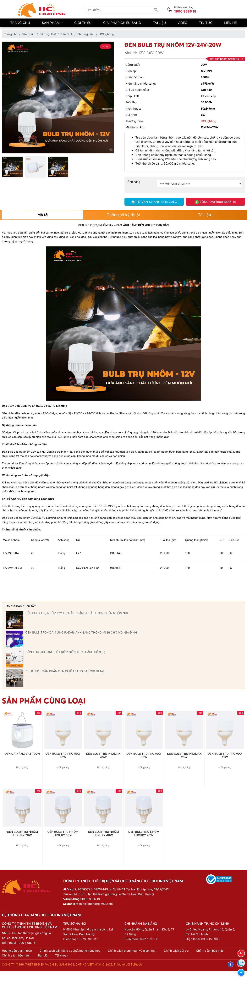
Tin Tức (205, 23)
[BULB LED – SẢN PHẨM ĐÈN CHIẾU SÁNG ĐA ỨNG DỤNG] (15, 678)
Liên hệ (230, 23)
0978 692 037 (88, 939)
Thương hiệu (86, 34)
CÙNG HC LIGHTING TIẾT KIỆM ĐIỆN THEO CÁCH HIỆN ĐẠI (65, 652)
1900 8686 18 (26, 943)
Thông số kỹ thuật (123, 215)
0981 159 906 (149, 939)
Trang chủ (20, 23)
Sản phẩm (51, 23)
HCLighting (106, 34)
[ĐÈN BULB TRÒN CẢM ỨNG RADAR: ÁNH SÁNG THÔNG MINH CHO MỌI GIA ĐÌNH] (15, 639)
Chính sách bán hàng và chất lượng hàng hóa (70, 950)
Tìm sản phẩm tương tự (224, 58)
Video (182, 23)
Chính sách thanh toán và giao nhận (132, 950)
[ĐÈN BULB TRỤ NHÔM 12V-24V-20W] (111, 149)
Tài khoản (61, 955)
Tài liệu (159, 23)
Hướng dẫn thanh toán (17, 950)
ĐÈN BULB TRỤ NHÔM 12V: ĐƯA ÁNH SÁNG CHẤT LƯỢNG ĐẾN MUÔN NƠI (76, 613)
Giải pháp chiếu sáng (122, 23)
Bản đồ (42, 955)
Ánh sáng (134, 182)
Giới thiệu (83, 23)
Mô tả (42, 214)
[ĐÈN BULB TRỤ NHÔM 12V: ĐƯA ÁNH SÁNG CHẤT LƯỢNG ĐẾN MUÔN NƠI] (15, 620)
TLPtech (136, 964)
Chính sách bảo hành (16, 955)
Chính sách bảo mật (209, 950)
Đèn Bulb (66, 34)
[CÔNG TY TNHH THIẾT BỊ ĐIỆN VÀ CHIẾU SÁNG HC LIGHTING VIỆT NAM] (42, 9)
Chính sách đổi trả (176, 950)
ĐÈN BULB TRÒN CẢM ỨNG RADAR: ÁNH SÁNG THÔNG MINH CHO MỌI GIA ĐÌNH (81, 632)
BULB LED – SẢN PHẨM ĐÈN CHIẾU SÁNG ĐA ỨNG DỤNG (64, 671)
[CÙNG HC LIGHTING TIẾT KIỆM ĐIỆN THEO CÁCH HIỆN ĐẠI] (15, 658)
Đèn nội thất (48, 34)
